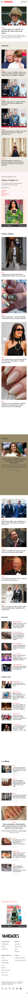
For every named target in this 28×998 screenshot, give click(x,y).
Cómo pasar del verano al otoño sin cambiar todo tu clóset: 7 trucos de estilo (13, 275)
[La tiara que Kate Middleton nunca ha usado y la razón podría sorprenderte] (14, 449)
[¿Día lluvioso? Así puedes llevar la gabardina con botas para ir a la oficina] (6, 796)
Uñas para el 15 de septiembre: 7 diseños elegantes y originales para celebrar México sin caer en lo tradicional (13, 405)
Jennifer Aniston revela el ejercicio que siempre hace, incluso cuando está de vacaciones (19, 625)
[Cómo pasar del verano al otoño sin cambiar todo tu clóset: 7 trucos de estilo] (14, 254)
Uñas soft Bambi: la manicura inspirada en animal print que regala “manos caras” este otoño (19, 783)
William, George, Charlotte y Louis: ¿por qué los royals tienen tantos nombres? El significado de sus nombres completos (13, 73)
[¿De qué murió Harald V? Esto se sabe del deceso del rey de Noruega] (14, 565)
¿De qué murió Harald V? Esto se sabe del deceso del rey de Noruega (14, 579)
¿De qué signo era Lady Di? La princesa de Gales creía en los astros (12, 31)
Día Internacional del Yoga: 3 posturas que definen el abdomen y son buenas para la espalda (18, 636)
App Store (4, 190)
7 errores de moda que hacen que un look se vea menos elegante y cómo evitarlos (19, 769)
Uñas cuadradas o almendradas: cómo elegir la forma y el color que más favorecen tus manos (14, 826)
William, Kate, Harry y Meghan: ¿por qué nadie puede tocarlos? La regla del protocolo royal (13, 132)
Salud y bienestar (17, 621)
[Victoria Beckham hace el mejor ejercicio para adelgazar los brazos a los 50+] (6, 647)
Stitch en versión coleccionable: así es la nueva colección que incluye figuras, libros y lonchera (19, 696)
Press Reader (5, 193)
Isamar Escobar (16, 775)
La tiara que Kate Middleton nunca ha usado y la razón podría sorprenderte (14, 461)
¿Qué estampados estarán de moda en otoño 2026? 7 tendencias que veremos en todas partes (19, 868)
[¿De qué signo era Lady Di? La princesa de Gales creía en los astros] (14, 15)
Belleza (3, 315)
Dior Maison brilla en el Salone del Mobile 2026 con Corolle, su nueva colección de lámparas (19, 707)
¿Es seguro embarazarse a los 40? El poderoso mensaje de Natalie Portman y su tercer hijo (19, 728)
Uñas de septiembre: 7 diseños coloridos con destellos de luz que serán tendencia (13, 317)
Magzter (3, 195)
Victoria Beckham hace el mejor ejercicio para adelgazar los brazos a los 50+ (19, 647)
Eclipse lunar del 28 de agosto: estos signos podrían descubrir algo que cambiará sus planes (19, 855)
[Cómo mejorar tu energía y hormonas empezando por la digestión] (6, 668)
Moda (2, 272)
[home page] (8, 2)
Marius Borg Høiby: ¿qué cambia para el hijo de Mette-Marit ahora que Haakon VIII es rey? (13, 522)
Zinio (2, 192)
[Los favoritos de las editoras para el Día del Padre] (6, 684)
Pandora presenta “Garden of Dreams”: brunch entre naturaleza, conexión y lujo (19, 717)
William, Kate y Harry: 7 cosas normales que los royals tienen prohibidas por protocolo (13, 103)
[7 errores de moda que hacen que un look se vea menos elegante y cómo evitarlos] (6, 769)
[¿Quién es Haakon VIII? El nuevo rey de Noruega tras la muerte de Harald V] (14, 537)
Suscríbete (23, 1)
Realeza (3, 27)
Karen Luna (17, 470)
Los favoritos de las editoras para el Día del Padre (19, 684)
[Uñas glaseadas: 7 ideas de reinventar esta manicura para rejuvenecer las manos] (6, 841)
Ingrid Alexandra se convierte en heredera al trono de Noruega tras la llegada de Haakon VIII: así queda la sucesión (12, 163)
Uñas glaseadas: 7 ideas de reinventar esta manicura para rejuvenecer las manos (19, 842)
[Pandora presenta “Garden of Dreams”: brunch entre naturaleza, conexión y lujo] (6, 717)
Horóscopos (16, 851)
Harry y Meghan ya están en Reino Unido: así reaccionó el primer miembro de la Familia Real (13, 608)
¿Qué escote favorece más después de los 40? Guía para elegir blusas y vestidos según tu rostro (13, 360)
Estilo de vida (16, 681)
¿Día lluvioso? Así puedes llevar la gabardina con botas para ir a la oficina (19, 796)
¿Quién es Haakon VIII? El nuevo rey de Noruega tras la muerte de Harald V (13, 551)
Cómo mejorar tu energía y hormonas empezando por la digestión (19, 667)
